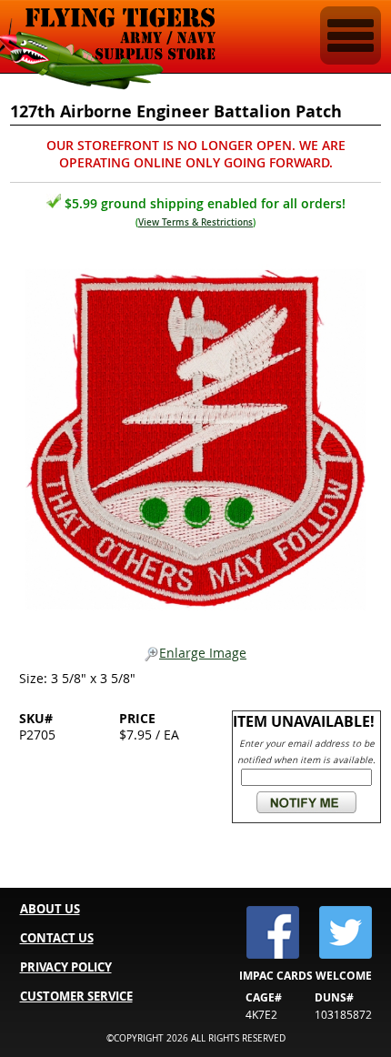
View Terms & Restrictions (195, 222)
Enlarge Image (202, 653)
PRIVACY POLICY (66, 967)
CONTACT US (57, 938)
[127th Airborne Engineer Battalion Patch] (196, 434)
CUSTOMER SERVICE (76, 996)
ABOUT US (50, 909)
